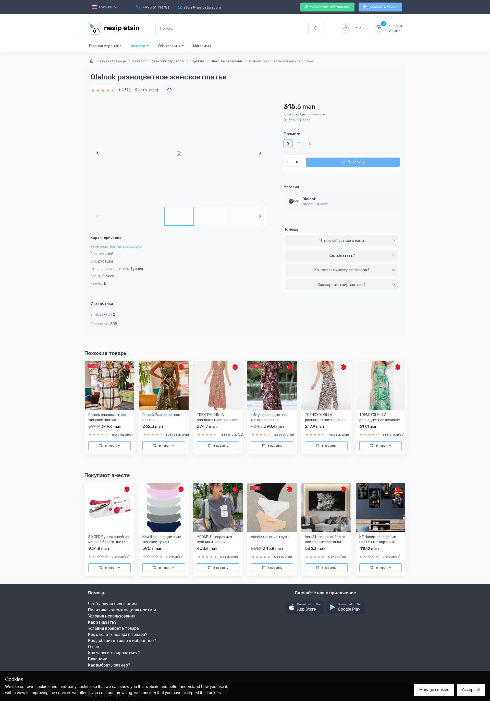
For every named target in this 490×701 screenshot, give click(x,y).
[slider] (103, 90)
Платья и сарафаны (226, 61)
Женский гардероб (168, 61)
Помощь (291, 229)
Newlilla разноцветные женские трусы (161, 539)
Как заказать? (341, 255)
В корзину (356, 162)
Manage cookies (434, 689)
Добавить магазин (382, 7)
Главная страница (105, 46)
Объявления (169, 46)
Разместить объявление (329, 7)
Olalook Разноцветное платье (161, 417)
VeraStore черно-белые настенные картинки (325, 539)
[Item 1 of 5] (178, 153)
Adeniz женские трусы (270, 537)
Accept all (471, 689)
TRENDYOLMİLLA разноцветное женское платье (217, 420)
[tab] (341, 241)
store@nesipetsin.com (202, 7)
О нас (93, 646)
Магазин (291, 187)
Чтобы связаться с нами (342, 240)
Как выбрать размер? (109, 665)
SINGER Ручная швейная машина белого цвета (108, 539)
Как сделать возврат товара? (341, 270)
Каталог (138, 46)
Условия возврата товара (113, 628)
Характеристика (105, 237)
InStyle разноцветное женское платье (269, 417)
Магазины (202, 46)
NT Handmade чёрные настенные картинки (377, 539)
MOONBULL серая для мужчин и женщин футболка (214, 542)
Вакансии (97, 659)
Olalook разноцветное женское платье (107, 417)
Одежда (197, 61)
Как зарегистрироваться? (341, 284)
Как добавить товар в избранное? (122, 640)
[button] (305, 607)
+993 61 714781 (155, 7)
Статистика (101, 303)
